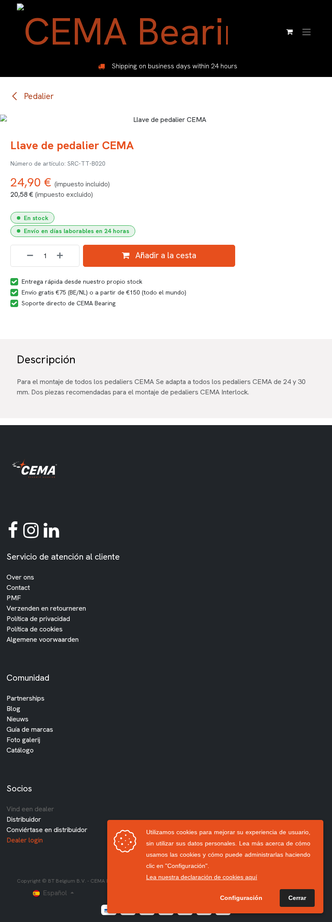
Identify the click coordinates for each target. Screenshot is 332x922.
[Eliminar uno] (24, 255)
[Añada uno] (65, 255)
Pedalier (38, 96)
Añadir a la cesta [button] (164, 255)
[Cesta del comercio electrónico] (289, 31)
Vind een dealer (30, 808)
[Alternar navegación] (306, 31)
